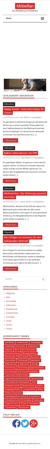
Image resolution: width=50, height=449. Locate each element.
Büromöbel (11, 301)
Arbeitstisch (33, 346)
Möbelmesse (11, 309)
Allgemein (8, 232)
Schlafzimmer (12, 313)
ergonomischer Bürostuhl (16, 378)
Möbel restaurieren (13, 393)
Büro (17, 350)
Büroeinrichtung (12, 353)
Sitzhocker (38, 400)
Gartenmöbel (36, 378)
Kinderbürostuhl (12, 385)
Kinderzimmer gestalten (32, 385)
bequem (8, 350)
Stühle (9, 325)
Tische (9, 329)
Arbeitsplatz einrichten (15, 346)
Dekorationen (11, 364)
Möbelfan (25, 6)
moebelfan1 (37, 117)
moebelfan (38, 245)
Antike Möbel (22, 342)
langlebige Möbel (12, 389)
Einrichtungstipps (30, 371)
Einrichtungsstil (12, 371)
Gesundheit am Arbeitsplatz (17, 382)
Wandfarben (23, 407)
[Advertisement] (25, 50)
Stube (8, 321)
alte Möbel (9, 342)
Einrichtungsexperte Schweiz (31, 368)
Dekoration (9, 104)
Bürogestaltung (29, 353)
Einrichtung (10, 368)
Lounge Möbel (29, 389)
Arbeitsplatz (36, 342)
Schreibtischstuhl (13, 400)
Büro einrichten (28, 350)
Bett (8, 297)
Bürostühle (10, 360)
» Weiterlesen (10, 140)
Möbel (40, 389)
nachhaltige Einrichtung (15, 396)
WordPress (23, 443)
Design (35, 364)
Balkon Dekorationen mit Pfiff (20, 153)
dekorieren (24, 364)
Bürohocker (10, 357)
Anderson (36, 443)
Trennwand (34, 403)
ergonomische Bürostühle (16, 375)
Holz (34, 382)
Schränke (10, 317)
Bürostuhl (35, 357)
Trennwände (10, 407)
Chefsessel (23, 360)
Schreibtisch (34, 396)
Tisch (15, 403)
